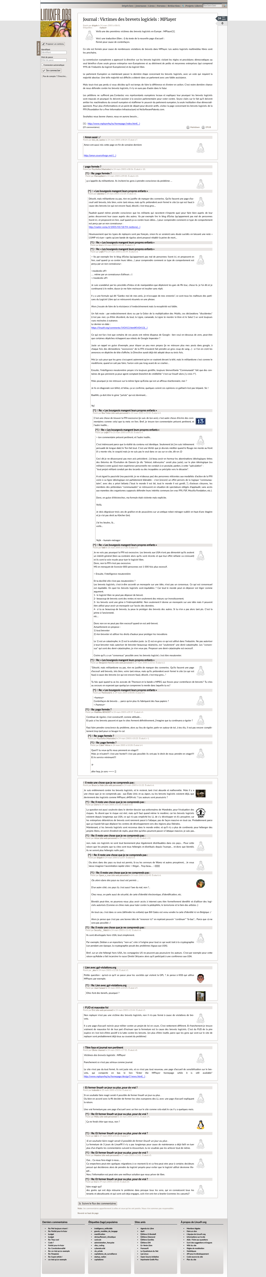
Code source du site (195, 1257)
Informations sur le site (196, 1237)
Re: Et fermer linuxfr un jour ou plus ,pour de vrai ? (119, 1114)
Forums (161, 5)
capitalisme (98, 1260)
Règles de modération (195, 1248)
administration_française (104, 1243)
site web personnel (120, 413)
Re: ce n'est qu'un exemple (59, 1251)
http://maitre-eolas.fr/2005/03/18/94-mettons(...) (114, 227)
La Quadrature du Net (149, 1251)
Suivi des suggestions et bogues (199, 1243)
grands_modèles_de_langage (105, 1231)
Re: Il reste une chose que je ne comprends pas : (118, 802)
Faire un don (192, 1231)
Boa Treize (106, 413)
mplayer (103, 28)
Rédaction (174, 5)
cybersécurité (99, 1248)
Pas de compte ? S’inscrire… (55, 76)
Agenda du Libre (147, 1228)
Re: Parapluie (53, 1254)
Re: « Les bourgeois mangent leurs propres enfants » (125, 242)
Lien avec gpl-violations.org (100, 967)
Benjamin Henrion (107, 663)
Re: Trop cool (53, 1240)
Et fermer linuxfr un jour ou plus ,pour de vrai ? (111, 1087)
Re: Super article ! (55, 1257)
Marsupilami (99, 176)
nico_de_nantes (98, 140)
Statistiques (191, 1251)
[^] (87, 173)
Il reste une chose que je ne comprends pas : (110, 783)
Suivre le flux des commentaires (99, 1203)
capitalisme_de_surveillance (105, 1254)
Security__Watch (101, 930)
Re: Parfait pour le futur (57, 1231)
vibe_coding (99, 1245)
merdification (99, 1234)
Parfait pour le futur (56, 1245)
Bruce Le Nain (98, 785)
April (142, 1231)
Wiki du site (191, 1245)
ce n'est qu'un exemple (57, 1260)
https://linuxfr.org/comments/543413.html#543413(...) (119, 328)
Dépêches (127, 5)
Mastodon (106, 169)
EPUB (208, 127)
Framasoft (145, 1248)
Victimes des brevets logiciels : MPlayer (138, 19)
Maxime (97, 1155)
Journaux (140, 5)
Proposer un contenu (55, 44)
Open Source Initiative (150, 1257)
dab (95, 1136)
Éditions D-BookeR (148, 1234)
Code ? (51, 1243)
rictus (96, 838)
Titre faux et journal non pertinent (104, 1047)
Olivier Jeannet (98, 1050)
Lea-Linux (144, 1254)
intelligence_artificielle (103, 1228)
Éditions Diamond (148, 1237)
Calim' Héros (104, 745)
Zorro (96, 805)
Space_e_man (105, 875)
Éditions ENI (146, 1243)
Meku (96, 1117)
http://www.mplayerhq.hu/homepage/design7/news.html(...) (114, 1076)
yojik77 (102, 252)
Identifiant (45, 49)
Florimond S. (107, 693)
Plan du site (191, 1260)
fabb (103, 548)
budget (51, 1234)
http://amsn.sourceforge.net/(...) (100, 155)
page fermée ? (93, 166)
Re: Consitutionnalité (56, 1248)
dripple (95, 25)
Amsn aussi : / (93, 137)
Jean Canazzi (99, 988)
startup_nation (100, 1257)
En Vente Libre (146, 1245)
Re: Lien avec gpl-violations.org (109, 985)
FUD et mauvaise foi (96, 1007)
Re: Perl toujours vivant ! (58, 1228)
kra (100, 245)
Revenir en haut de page (88, 1213)
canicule (97, 1240)
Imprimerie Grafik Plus (149, 1260)
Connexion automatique (54, 65)
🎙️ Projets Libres (192, 5)
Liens (151, 5)
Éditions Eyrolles (147, 1240)
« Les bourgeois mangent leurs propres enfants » (121, 191)
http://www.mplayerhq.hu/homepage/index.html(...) (114, 124)
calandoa (100, 194)
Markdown (195, 127)
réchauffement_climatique (105, 1237)
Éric (93, 1010)
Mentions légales (193, 1228)
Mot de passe (47, 57)
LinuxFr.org (55, 21)
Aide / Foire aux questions (197, 1240)
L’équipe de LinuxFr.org (196, 1234)
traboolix (95, 1090)
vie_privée (98, 1251)
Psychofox (96, 169)
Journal (90, 19)
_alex (94, 970)
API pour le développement (198, 1254)
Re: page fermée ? (101, 173)
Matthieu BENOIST (102, 712)
